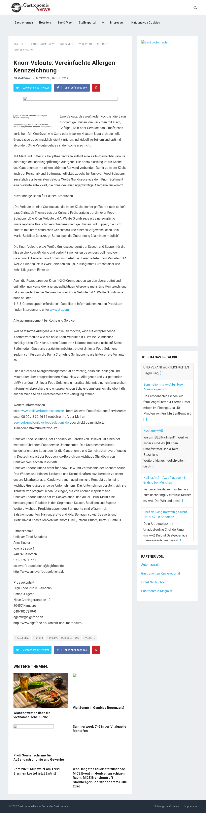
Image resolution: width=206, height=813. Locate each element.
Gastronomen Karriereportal (160, 563)
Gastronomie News (43, 44)
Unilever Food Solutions (64, 638)
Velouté (90, 638)
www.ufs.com (59, 310)
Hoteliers (45, 22)
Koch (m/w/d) (153, 413)
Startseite (20, 44)
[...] (145, 402)
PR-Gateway (21, 78)
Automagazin (150, 554)
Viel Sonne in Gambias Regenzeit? (99, 708)
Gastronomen (23, 22)
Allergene (23, 638)
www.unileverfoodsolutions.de (42, 411)
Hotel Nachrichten (153, 572)
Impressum (117, 22)
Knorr (39, 638)
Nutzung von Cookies (145, 22)
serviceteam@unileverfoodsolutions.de (41, 422)
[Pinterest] (96, 88)
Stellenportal (87, 22)
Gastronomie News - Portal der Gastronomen (43, 806)
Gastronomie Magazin (156, 580)
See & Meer (65, 22)
